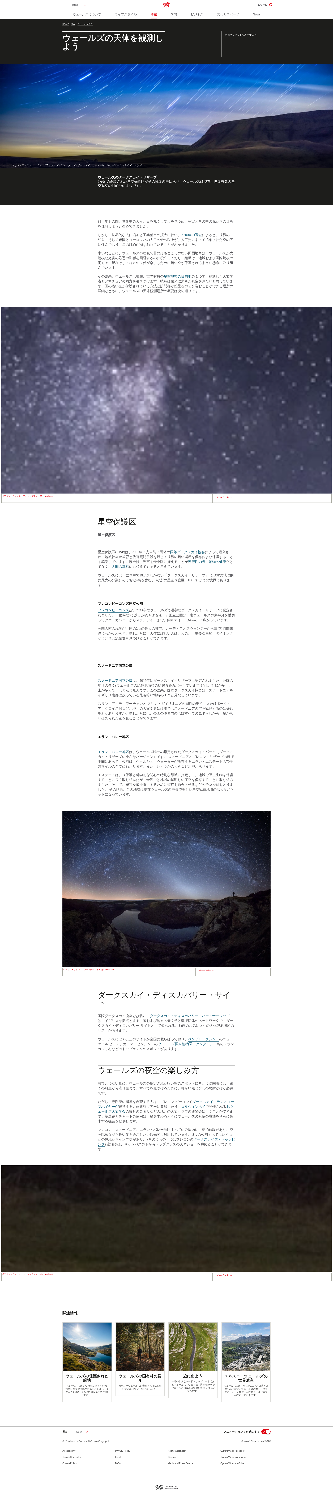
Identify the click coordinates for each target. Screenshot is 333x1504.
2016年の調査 (191, 234)
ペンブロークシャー (203, 1039)
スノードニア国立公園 (115, 680)
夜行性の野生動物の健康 (207, 561)
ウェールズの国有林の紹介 (139, 1378)
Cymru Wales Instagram (233, 1457)
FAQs (118, 1463)
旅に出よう (193, 1376)
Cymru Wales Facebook (232, 1450)
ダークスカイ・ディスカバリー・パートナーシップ (190, 1015)
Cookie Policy (69, 1463)
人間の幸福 (120, 566)
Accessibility (68, 1450)
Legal (118, 1457)
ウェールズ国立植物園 (175, 1044)
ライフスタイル (126, 14)
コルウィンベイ (193, 1106)
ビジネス (197, 14)
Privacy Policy (122, 1450)
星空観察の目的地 (177, 276)
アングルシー (206, 1044)
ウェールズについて (87, 14)
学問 (174, 14)
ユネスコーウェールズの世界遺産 (246, 1378)
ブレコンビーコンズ (113, 610)
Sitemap (172, 1457)
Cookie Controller (71, 1457)
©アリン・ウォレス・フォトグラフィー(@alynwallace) (27, 496)
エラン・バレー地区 (113, 751)
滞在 (154, 14)
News (256, 14)
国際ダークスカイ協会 (187, 552)
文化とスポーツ (228, 14)
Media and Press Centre (180, 1463)
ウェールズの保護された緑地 (87, 1378)
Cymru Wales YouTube (232, 1463)
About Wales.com (177, 1450)
